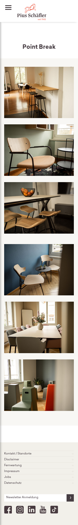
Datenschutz (12, 483)
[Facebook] (8, 509)
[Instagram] (20, 509)
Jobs (7, 477)
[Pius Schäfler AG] (21, 12)
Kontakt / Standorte (17, 453)
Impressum (12, 471)
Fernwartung (13, 465)
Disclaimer (11, 459)
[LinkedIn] (32, 509)
